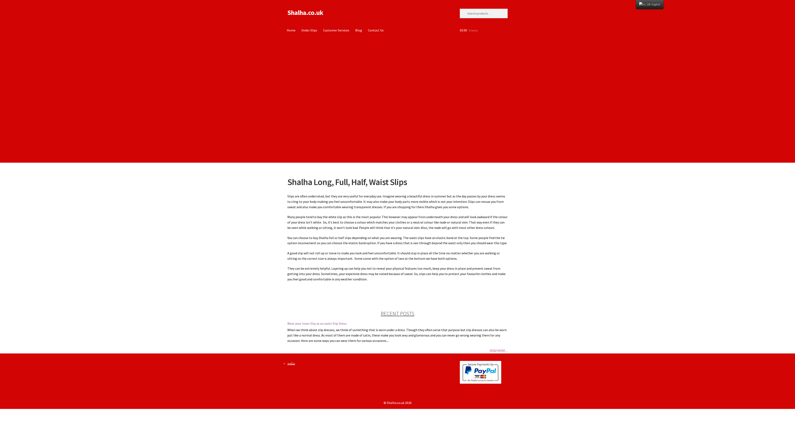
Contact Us (376, 30)
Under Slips (309, 30)
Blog (358, 30)
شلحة (291, 363)
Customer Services (336, 30)
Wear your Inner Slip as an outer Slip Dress (317, 323)
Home (291, 30)
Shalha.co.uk (305, 12)
